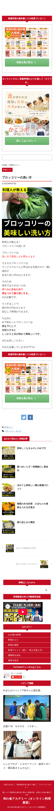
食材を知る (13, 660)
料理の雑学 (13, 645)
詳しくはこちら (25, 140)
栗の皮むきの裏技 (26, 522)
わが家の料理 (14, 634)
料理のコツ (8, 427)
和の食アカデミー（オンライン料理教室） (27, 8)
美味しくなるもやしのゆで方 (31, 448)
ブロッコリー (10, 431)
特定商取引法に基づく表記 (26, 785)
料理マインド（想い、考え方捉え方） (26, 650)
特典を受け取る (25, 62)
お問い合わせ (8, 785)
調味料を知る (14, 655)
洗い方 (18, 431)
